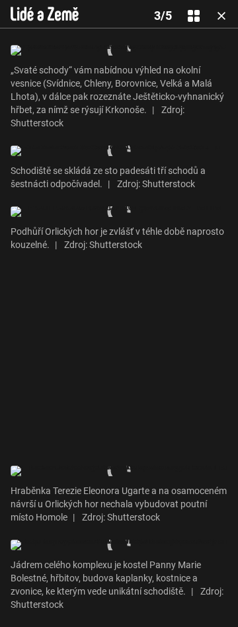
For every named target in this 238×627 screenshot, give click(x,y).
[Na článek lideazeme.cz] (45, 13)
